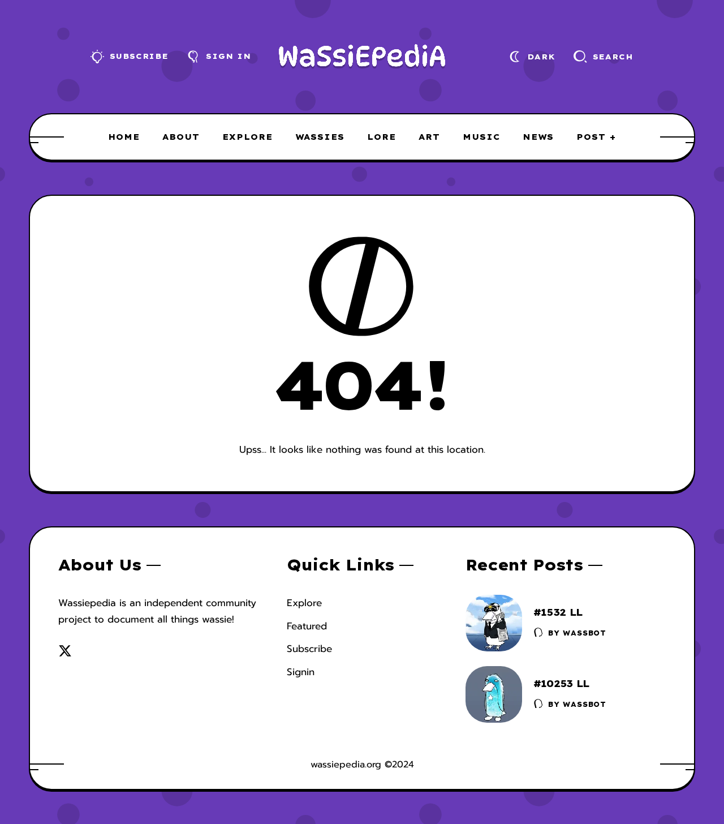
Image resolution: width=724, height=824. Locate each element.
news (538, 137)
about (181, 137)
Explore (304, 602)
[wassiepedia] (362, 56)
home (124, 137)
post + (596, 137)
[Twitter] (65, 651)
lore (381, 137)
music (481, 137)
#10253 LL (561, 683)
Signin (300, 671)
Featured (307, 626)
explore (247, 137)
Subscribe (309, 648)
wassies (319, 137)
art (429, 137)
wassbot (584, 633)
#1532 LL (558, 612)
